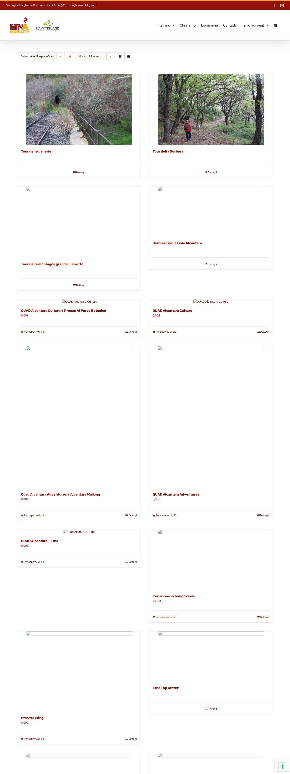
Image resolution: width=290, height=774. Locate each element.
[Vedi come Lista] (129, 56)
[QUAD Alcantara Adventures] (210, 417)
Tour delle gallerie (36, 151)
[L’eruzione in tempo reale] (210, 559)
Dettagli (80, 172)
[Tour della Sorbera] (210, 109)
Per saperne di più (34, 331)
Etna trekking (32, 718)
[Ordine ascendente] (70, 56)
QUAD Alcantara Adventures (176, 494)
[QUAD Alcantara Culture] (210, 301)
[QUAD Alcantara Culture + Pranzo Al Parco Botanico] (79, 301)
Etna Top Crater (166, 688)
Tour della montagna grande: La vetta (52, 264)
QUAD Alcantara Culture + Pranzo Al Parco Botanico (63, 311)
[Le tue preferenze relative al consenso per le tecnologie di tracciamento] (283, 767)
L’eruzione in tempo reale (174, 596)
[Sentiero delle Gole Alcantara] (210, 211)
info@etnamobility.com (82, 5)
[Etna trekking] (79, 671)
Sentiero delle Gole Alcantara (177, 243)
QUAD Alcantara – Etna (39, 541)
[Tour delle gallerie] (79, 109)
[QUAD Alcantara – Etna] (79, 532)
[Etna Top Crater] (210, 656)
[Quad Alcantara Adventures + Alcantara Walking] (79, 417)
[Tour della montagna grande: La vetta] (79, 222)
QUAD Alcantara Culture (172, 311)
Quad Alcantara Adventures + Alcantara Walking (60, 494)
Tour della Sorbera (168, 151)
